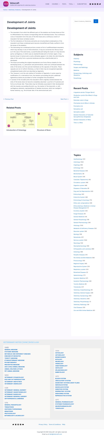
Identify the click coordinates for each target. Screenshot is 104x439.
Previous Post (8, 99)
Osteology (77, 252)
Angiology (77, 165)
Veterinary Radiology (80, 304)
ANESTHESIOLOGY (61, 366)
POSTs (64, 4)
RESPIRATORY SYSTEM (62, 391)
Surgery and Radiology (81, 67)
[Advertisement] (86, 35)
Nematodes (77, 237)
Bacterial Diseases (79, 171)
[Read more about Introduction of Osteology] (20, 120)
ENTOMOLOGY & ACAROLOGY (14, 415)
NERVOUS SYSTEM (61, 385)
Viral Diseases (78, 307)
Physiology (77, 61)
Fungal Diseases (78, 214)
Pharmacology (78, 64)
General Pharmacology (81, 222)
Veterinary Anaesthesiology (82, 290)
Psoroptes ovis (78, 106)
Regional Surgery (79, 263)
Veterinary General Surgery (82, 293)
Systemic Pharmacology (81, 281)
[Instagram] (90, 4)
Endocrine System (79, 197)
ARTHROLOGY (60, 355)
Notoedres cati (78, 109)
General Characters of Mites (82, 119)
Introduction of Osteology (16, 130)
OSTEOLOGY (59, 353)
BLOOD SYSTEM (60, 378)
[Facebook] (97, 4)
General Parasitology (80, 219)
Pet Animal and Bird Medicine (83, 257)
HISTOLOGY (59, 368)
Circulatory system (79, 182)
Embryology (77, 194)
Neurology (77, 243)
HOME (47, 4)
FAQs (63, 424)
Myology (76, 234)
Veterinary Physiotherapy (81, 301)
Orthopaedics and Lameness (82, 249)
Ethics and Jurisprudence (81, 203)
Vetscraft (14, 3)
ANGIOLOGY (59, 363)
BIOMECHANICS (60, 357)
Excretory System (79, 211)
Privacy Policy (43, 424)
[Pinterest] (95, 4)
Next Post (64, 99)
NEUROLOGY (59, 361)
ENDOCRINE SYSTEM (62, 393)
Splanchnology (78, 275)
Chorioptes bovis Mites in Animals (84, 103)
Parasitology (77, 78)
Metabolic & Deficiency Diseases (84, 228)
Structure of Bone (44, 130)
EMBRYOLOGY (60, 372)
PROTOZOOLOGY (10, 413)
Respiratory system (79, 269)
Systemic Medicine (79, 278)
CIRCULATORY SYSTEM (63, 380)
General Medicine (79, 216)
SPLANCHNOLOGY (61, 370)
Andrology (77, 162)
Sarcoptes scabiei (79, 112)
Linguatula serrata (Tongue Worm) (84, 92)
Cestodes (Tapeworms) (81, 179)
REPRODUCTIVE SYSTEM (63, 395)
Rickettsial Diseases (80, 272)
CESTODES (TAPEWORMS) (13, 409)
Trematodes (77, 287)
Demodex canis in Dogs (81, 100)
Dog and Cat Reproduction (82, 191)
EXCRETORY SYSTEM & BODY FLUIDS (67, 383)
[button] (59, 4)
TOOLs (71, 4)
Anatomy (76, 58)
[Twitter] (100, 4)
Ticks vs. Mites (78, 122)
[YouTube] (92, 4)
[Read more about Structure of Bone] (51, 120)
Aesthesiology (78, 159)
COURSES (55, 4)
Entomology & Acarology (81, 200)
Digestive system (79, 185)
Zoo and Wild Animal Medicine (83, 310)
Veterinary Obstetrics (80, 298)
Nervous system (79, 240)
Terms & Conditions (55, 424)
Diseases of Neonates (80, 188)
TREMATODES (9, 407)
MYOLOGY (58, 359)
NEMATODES (9, 411)
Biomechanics (78, 174)
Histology (77, 225)
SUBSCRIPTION (82, 4)
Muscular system (79, 231)
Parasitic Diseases (79, 255)
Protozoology (78, 260)
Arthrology (77, 168)
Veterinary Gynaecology (81, 296)
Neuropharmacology (80, 246)
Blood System (78, 176)
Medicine (76, 70)
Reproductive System (80, 266)
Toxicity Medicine (79, 284)
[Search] (96, 21)
